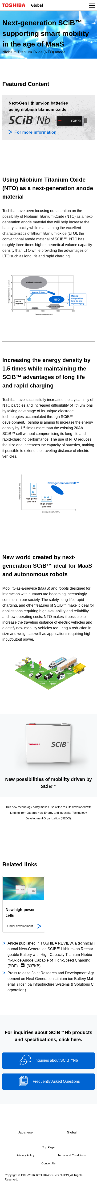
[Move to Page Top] (88, 1177)
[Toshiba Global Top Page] (15, 5)
